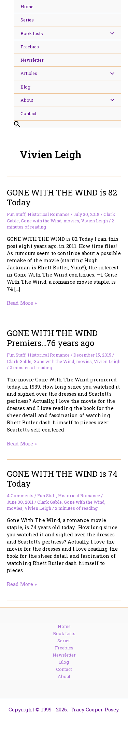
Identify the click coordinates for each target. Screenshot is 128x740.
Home (64, 626)
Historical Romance (49, 214)
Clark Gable (19, 361)
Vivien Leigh (94, 220)
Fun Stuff (16, 214)
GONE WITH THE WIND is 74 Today (62, 478)
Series (64, 640)
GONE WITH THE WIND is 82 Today (62, 197)
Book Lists (64, 633)
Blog (64, 662)
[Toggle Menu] (110, 33)
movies (71, 220)
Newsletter (64, 655)
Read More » (22, 302)
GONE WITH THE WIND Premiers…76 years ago (52, 338)
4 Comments (20, 495)
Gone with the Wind (41, 220)
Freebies (64, 647)
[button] (67, 124)
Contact (64, 669)
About (64, 676)
